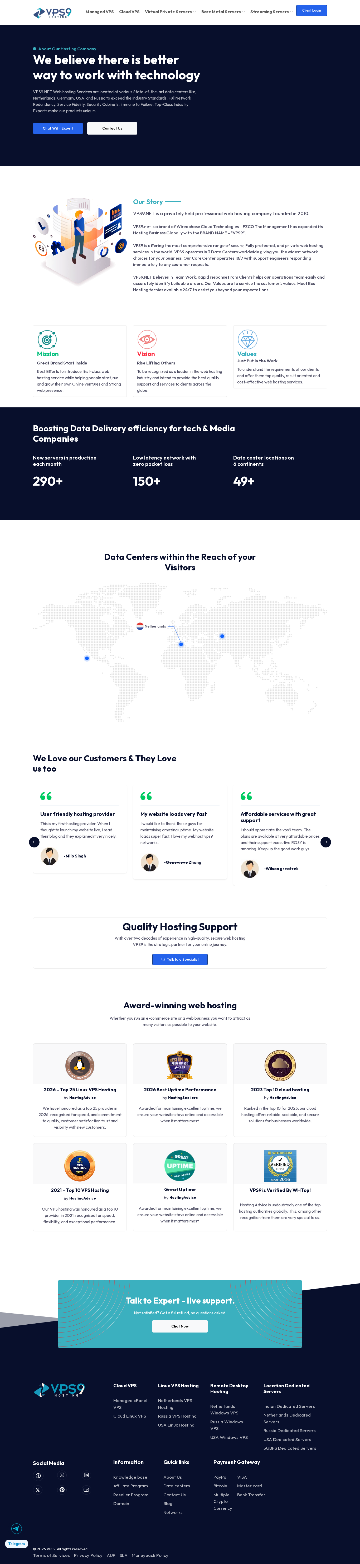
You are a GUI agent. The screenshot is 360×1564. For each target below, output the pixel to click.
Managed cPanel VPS (130, 1404)
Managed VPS (100, 11)
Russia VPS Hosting (177, 1416)
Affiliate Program (130, 1485)
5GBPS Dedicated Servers (290, 1448)
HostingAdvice (82, 1097)
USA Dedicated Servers (287, 1439)
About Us (172, 1477)
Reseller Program (131, 1494)
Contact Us (174, 1494)
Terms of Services (51, 1555)
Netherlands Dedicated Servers (287, 1418)
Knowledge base (130, 1477)
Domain (121, 1503)
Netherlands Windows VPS (224, 1409)
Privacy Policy (88, 1555)
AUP (111, 1555)
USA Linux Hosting (176, 1425)
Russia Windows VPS (226, 1425)
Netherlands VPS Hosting (175, 1404)
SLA (124, 1555)
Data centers (176, 1485)
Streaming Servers (269, 11)
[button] (325, 842)
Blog (167, 1503)
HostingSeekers (183, 1097)
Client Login (311, 10)
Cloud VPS (129, 11)
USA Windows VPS (229, 1437)
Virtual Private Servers (168, 11)
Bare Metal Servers (221, 11)
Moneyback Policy (150, 1555)
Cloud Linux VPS (129, 1416)
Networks (173, 1512)
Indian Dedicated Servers (289, 1406)
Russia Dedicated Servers (290, 1430)
